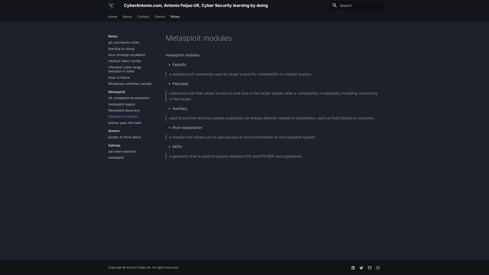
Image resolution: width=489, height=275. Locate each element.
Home (112, 17)
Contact (143, 17)
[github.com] (369, 267)
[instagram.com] (377, 267)
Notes (175, 17)
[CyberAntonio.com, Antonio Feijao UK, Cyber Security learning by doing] (112, 5)
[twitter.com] (361, 267)
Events (160, 17)
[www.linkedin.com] (353, 267)
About (127, 17)
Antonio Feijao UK (138, 267)
